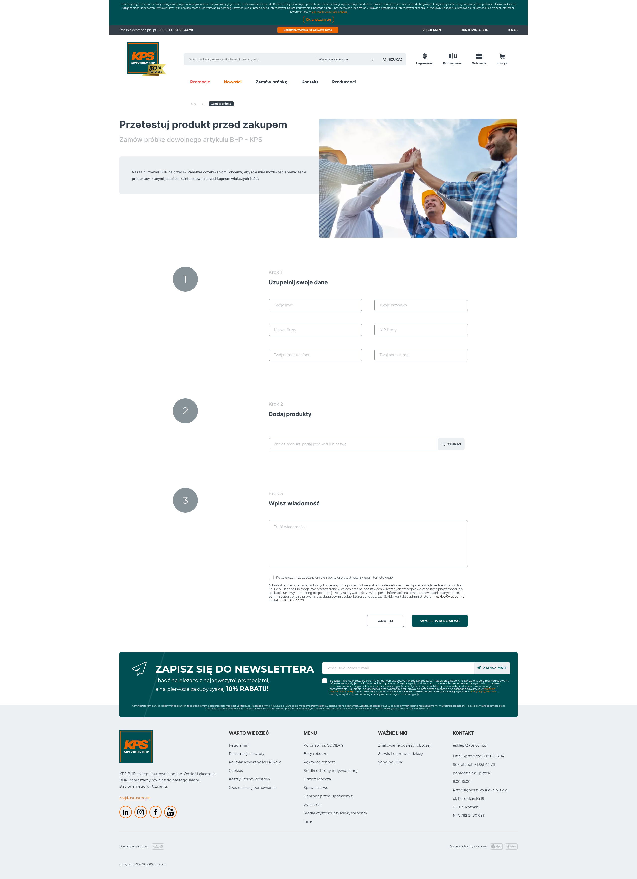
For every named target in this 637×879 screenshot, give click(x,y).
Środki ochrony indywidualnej (330, 770)
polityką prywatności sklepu (349, 577)
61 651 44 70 (184, 30)
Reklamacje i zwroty (247, 754)
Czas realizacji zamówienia (252, 787)
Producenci (344, 82)
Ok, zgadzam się (318, 19)
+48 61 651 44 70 (292, 600)
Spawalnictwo (316, 787)
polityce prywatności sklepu (329, 11)
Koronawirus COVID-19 (324, 745)
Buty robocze (315, 754)
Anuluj (385, 621)
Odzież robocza (317, 779)
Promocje (200, 82)
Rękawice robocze (320, 762)
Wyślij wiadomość (440, 621)
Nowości (233, 82)
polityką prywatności (483, 691)
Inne (308, 821)
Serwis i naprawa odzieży (400, 754)
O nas (513, 30)
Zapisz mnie (494, 668)
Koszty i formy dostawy (249, 779)
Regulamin (431, 30)
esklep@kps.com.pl (450, 596)
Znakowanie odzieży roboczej (404, 745)
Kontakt (309, 82)
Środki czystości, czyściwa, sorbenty (335, 813)
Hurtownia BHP (474, 30)
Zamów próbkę (271, 82)
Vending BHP (390, 762)
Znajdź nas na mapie (134, 798)
